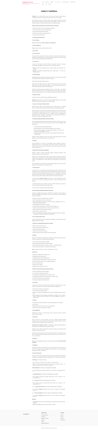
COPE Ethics (43, 416)
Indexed (42, 419)
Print (46, 4)
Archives (49, 4)
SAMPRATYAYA (27, 2)
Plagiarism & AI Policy (44, 418)
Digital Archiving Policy (45, 423)
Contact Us (62, 418)
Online (43, 4)
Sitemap (61, 416)
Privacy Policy (62, 419)
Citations (42, 421)
